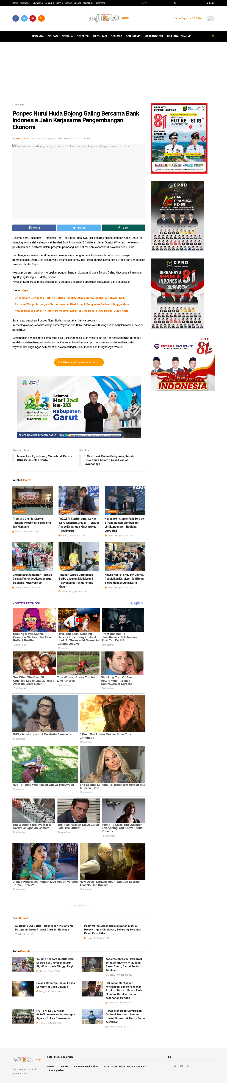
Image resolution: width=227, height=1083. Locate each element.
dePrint (51, 1066)
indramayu (100, 3)
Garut (15, 3)
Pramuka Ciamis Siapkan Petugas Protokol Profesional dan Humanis (31, 522)
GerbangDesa (154, 36)
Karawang (25, 3)
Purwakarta (37, 3)
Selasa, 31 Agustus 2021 (49, 138)
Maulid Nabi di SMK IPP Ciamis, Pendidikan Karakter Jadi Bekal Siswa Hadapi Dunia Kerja (71, 310)
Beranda (38, 36)
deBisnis (116, 36)
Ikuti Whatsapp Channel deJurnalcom (79, 362)
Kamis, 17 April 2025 (118, 1026)
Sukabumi (88, 3)
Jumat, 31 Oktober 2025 (119, 1002)
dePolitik (83, 36)
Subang (77, 3)
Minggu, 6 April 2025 (49, 971)
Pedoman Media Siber (86, 1066)
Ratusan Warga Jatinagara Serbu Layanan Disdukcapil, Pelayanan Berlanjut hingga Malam (73, 304)
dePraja (67, 36)
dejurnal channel (179, 36)
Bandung (49, 3)
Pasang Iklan (56, 1070)
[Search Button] (175, 3)
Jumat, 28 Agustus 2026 (119, 535)
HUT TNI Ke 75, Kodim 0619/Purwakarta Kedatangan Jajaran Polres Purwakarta (55, 1014)
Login (212, 3)
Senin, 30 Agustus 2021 (98, 938)
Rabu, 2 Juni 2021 (26, 934)
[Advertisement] (113, 73)
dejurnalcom (22, 138)
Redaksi (64, 1066)
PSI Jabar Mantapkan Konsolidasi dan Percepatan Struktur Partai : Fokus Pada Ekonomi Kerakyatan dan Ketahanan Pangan (124, 990)
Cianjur (68, 3)
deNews (53, 36)
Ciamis (59, 3)
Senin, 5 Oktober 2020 (49, 1023)
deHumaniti (133, 36)
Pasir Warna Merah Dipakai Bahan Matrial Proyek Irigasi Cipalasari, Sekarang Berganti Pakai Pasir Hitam (112, 929)
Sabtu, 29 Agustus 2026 (26, 531)
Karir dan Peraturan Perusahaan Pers (125, 1066)
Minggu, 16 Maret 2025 (50, 991)
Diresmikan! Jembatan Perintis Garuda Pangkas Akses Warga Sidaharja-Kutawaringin (70, 298)
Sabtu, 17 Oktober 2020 (119, 974)
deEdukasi (100, 36)
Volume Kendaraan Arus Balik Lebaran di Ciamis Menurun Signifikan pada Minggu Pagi (55, 962)
